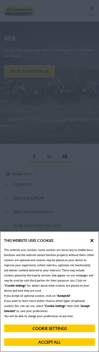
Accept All (49, 342)
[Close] (92, 240)
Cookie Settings (49, 328)
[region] (49, 291)
